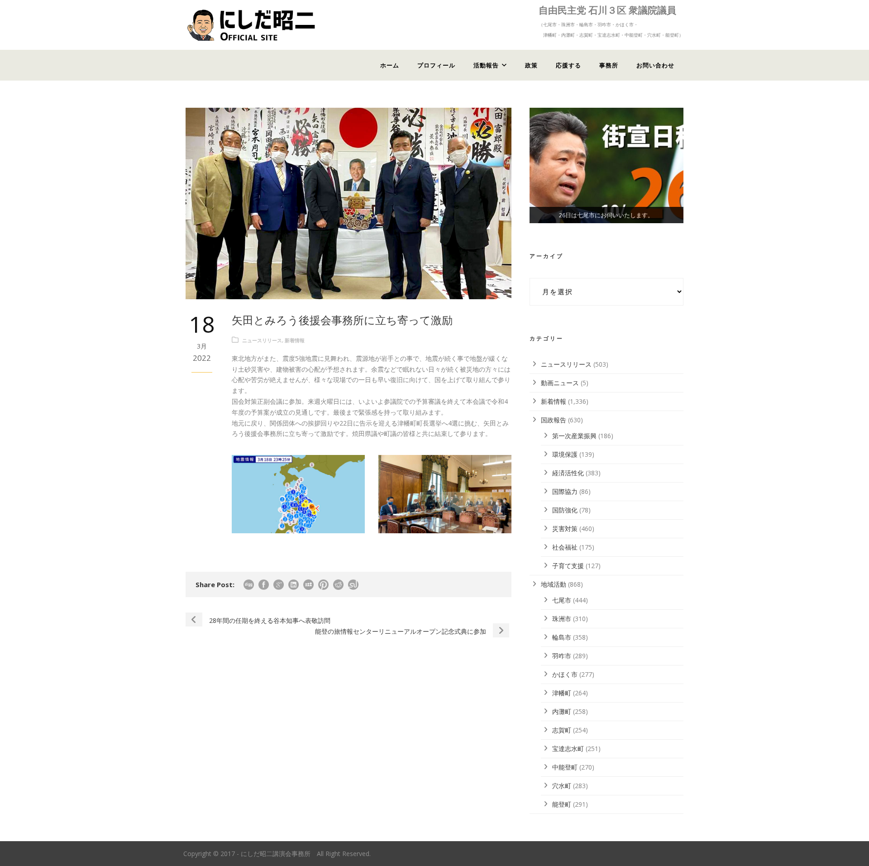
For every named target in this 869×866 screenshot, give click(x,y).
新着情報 (295, 340)
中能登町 (565, 767)
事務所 (608, 65)
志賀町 (561, 730)
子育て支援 (568, 565)
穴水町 (561, 785)
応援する (568, 65)
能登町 (561, 804)
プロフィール (436, 65)
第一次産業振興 (574, 435)
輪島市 (561, 637)
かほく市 (565, 674)
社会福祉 (565, 547)
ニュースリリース (262, 340)
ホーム (389, 65)
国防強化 (565, 510)
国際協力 (565, 491)
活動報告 (486, 65)
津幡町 (561, 693)
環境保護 (565, 454)
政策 (531, 65)
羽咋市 (561, 655)
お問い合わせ (655, 65)
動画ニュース (560, 382)
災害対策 (565, 528)
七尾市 (561, 600)
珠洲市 (561, 618)
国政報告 (553, 420)
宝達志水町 (568, 748)
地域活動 (553, 584)
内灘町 (561, 711)
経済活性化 (568, 473)
